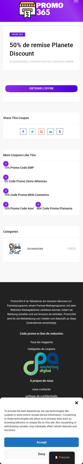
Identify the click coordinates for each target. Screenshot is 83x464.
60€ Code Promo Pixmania (54, 208)
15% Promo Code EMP (19, 167)
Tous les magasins (41, 342)
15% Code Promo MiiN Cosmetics (26, 195)
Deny (41, 454)
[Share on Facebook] (23, 131)
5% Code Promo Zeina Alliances (25, 181)
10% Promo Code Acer (19, 208)
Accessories (20, 61)
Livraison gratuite (40, 61)
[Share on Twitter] (32, 131)
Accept (42, 442)
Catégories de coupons (41, 349)
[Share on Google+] (41, 131)
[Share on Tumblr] (60, 131)
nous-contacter (41, 389)
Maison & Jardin (63, 61)
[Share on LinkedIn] (50, 131)
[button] (76, 403)
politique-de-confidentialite (41, 396)
